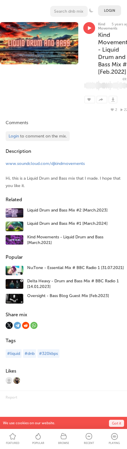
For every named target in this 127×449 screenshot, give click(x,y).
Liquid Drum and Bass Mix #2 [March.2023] (67, 210)
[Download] (113, 99)
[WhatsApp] (34, 325)
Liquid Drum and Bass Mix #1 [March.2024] (67, 223)
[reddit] (25, 325)
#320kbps (48, 353)
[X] (9, 325)
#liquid (13, 353)
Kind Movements (107, 26)
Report (11, 397)
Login (109, 11)
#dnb (30, 353)
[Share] (102, 99)
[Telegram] (17, 325)
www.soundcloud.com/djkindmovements (45, 163)
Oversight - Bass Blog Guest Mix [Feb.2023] (68, 295)
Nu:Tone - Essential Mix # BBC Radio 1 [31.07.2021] (75, 267)
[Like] (89, 99)
